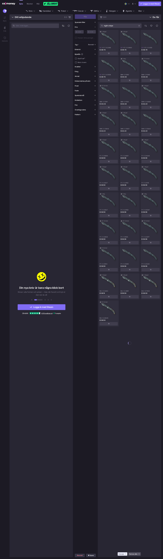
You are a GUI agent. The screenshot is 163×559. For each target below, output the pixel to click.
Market (30, 4)
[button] (68, 25)
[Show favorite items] (151, 25)
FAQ (38, 4)
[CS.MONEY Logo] (8, 4)
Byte (21, 4)
